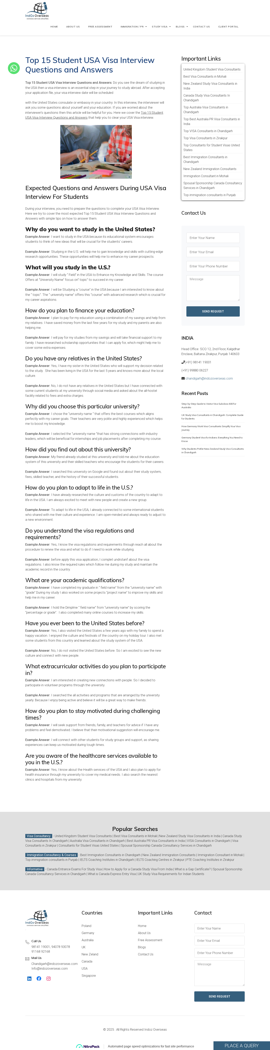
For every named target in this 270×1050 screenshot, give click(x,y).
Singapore (89, 976)
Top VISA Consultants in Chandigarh (208, 131)
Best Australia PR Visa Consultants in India (156, 841)
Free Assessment (150, 940)
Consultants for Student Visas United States (89, 845)
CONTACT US (201, 26)
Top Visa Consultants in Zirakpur (205, 138)
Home (54, 26)
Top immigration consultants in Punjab (209, 195)
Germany (88, 933)
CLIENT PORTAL (228, 26)
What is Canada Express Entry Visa (112, 874)
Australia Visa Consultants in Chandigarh (97, 841)
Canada (87, 961)
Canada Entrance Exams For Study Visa (74, 869)
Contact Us (145, 954)
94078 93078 (60, 947)
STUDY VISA (159, 26)
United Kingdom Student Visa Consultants (212, 69)
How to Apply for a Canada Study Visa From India (138, 869)
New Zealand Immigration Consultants (209, 169)
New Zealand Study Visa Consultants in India (189, 836)
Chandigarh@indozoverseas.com (54, 964)
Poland (86, 926)
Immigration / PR (132, 26)
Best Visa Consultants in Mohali (204, 76)
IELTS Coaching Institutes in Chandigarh (107, 860)
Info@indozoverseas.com (49, 968)
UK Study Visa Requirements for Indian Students (171, 874)
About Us (73, 26)
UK (84, 947)
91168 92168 (40, 951)
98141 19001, (41, 947)
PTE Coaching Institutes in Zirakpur (210, 860)
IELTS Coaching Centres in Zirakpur (160, 860)
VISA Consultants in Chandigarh (208, 841)
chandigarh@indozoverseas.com (209, 378)
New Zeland (90, 954)
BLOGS (180, 26)
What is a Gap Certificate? (193, 869)
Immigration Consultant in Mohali (205, 176)
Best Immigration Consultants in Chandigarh (110, 855)
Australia (87, 940)
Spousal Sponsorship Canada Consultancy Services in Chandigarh (166, 845)
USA (85, 968)
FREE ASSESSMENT (100, 26)
